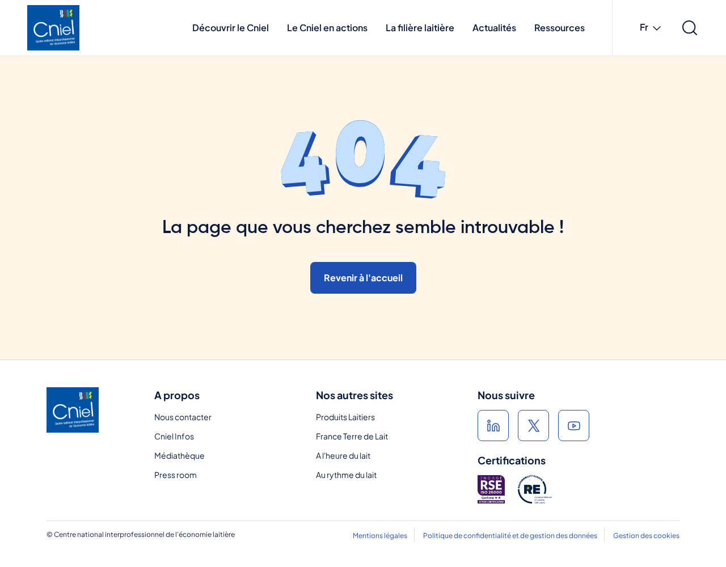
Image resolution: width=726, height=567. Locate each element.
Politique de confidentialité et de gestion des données (510, 535)
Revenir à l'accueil (363, 278)
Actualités (494, 27)
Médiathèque (179, 455)
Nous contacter (183, 417)
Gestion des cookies (646, 535)
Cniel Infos (174, 436)
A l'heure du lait (343, 455)
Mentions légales (380, 535)
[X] (533, 425)
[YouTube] (573, 425)
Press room (175, 474)
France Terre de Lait (352, 436)
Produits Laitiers (345, 417)
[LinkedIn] (493, 425)
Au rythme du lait (346, 474)
